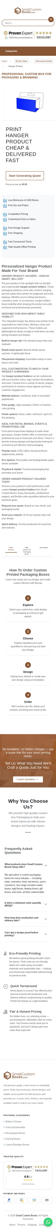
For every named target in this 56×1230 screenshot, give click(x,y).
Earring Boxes (13, 1139)
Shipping (32, 1225)
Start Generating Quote (25, 175)
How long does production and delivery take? (21, 919)
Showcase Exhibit (44, 61)
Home (4, 61)
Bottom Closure (13, 1121)
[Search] (51, 19)
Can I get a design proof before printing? (21, 934)
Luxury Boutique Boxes (17, 1144)
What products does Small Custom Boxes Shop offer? (24, 865)
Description (44, 547)
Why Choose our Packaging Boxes (27, 551)
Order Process (11, 548)
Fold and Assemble (15, 1127)
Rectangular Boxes (15, 1133)
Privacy (21, 1225)
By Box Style (21, 61)
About (12, 1225)
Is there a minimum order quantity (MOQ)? (23, 904)
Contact (43, 1225)
